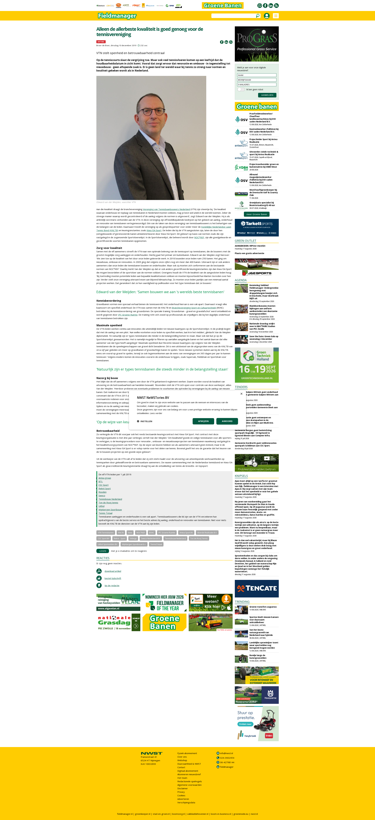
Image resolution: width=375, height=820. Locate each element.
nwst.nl (254, 813)
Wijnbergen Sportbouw (110, 509)
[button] (144, 421)
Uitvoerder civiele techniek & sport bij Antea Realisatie (263, 153)
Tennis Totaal (105, 513)
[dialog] (187, 410)
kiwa (130, 532)
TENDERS (241, 387)
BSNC (151, 532)
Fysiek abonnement (187, 753)
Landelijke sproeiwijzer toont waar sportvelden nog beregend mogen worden (263, 645)
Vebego (133, 538)
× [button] (241, 394)
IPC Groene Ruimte (128, 314)
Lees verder (156, 413)
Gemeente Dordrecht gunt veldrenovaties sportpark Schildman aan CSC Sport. (256, 444)
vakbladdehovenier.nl (197, 813)
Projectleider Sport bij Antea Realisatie (263, 140)
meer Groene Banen (257, 214)
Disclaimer (182, 788)
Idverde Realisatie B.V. (207, 532)
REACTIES (102, 558)
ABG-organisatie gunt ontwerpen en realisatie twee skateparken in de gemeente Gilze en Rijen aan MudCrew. (254, 420)
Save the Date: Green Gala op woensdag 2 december (263, 337)
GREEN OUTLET (245, 241)
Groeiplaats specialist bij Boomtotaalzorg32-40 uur (262, 204)
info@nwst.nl (226, 753)
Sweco (102, 495)
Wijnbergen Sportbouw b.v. (134, 544)
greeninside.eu (240, 813)
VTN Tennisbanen (106, 532)
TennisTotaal (156, 544)
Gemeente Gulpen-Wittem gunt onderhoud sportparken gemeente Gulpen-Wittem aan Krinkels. (256, 395)
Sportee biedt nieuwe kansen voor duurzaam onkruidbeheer (264, 620)
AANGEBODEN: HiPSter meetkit (250, 245)
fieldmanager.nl (125, 813)
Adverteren (183, 798)
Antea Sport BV (186, 532)
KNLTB (121, 532)
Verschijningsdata (186, 802)
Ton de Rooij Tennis (199, 538)
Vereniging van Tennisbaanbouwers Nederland (166, 209)
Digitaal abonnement (187, 770)
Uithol (101, 506)
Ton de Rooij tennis (108, 502)
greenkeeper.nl (142, 813)
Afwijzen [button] (203, 421)
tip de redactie (112, 585)
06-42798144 (227, 762)
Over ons (182, 756)
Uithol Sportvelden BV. (108, 544)
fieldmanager (226, 766)
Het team (182, 777)
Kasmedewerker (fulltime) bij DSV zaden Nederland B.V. (263, 130)
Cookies (181, 795)
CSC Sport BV (103, 538)
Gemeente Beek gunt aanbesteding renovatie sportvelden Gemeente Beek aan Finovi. (256, 407)
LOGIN (102, 551)
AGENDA (241, 280)
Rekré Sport (105, 488)
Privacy (181, 791)
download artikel (113, 571)
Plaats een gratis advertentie (249, 253)
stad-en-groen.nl (161, 813)
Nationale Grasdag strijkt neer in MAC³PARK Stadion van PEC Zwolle (262, 326)
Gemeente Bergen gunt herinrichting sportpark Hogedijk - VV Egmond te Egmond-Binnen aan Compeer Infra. (253, 433)
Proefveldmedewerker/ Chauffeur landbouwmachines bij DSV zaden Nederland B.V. (262, 117)
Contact (181, 767)
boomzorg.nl (178, 813)
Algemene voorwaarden (189, 784)
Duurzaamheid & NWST (189, 763)
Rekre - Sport (119, 538)
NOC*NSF (199, 237)
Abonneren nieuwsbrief (189, 774)
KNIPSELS (241, 476)
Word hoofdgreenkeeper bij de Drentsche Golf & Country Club (263, 192)
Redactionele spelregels (189, 781)
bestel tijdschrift (113, 578)
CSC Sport (104, 484)
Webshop (182, 760)
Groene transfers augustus (263, 606)
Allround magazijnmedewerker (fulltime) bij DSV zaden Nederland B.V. (260, 178)
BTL (101, 481)
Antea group (105, 477)
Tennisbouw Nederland (110, 499)
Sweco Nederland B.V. (151, 538)
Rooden (102, 492)
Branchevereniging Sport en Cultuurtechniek (194, 307)
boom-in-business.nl (221, 813)
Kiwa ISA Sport (154, 230)
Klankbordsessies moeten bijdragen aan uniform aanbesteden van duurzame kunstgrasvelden (263, 309)
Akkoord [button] (227, 421)
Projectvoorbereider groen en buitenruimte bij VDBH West (264, 165)
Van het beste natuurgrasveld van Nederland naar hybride (261, 632)
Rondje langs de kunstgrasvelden (257, 656)
